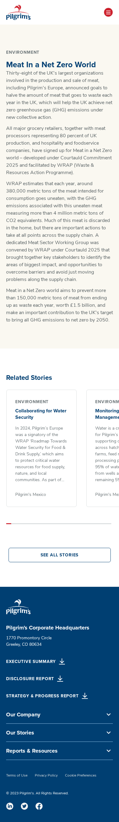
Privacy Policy (46, 775)
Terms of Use (16, 775)
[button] (59, 715)
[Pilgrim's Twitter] (24, 806)
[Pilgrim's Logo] (18, 12)
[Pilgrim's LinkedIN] (9, 806)
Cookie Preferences (80, 775)
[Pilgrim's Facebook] (39, 806)
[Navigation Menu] (108, 12)
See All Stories (60, 555)
